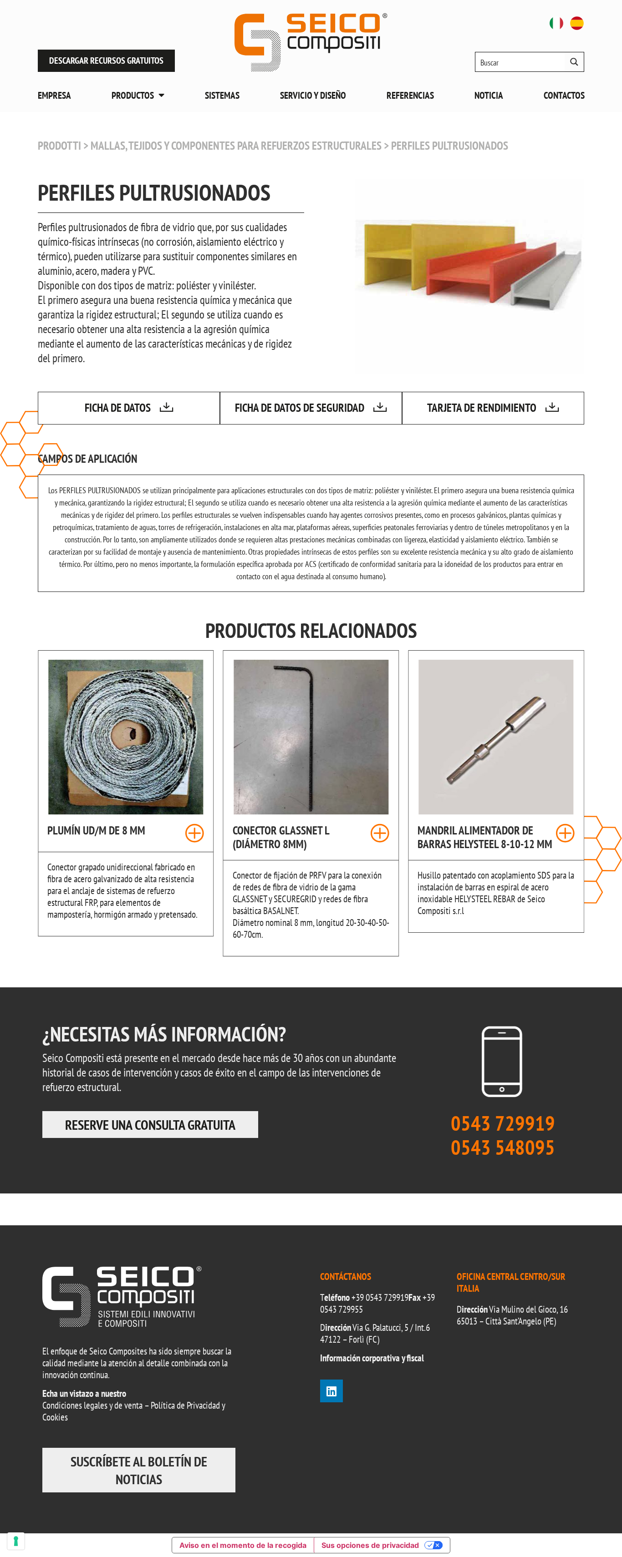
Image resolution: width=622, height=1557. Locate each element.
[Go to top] (595, 1530)
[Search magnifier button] (574, 61)
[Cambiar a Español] (577, 23)
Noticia (488, 95)
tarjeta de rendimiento (481, 407)
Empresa (54, 95)
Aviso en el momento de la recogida (242, 1545)
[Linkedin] (331, 1391)
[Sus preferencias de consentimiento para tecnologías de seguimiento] (16, 1541)
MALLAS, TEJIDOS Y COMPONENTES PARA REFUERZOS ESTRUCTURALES (236, 145)
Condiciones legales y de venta (92, 1405)
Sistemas (222, 95)
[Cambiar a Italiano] (556, 23)
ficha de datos (118, 407)
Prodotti (59, 145)
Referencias (410, 95)
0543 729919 (387, 1297)
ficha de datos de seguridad (299, 407)
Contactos (564, 95)
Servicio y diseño (313, 95)
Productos (133, 95)
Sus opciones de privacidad (370, 1545)
